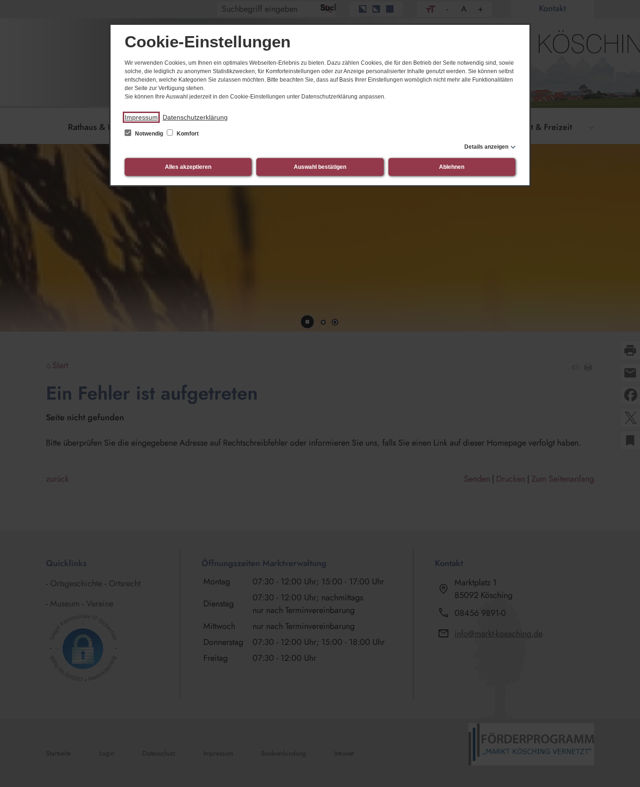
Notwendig (149, 133)
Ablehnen (451, 167)
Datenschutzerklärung (195, 117)
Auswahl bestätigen (320, 167)
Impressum (141, 117)
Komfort (187, 133)
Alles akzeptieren (188, 167)
